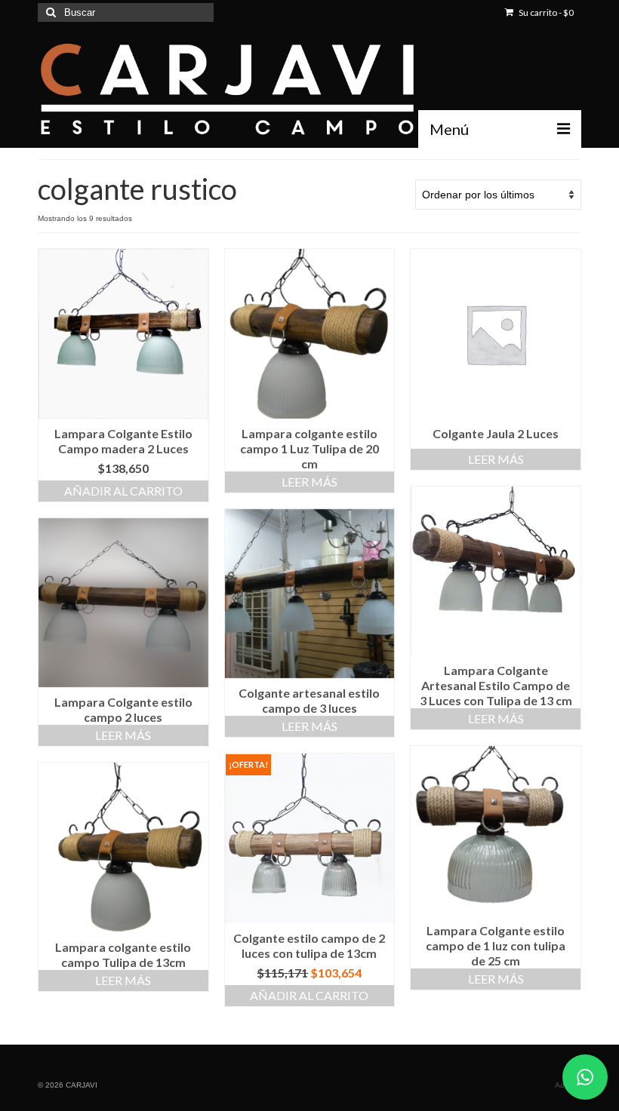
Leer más (309, 481)
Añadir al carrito (123, 490)
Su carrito (545, 12)
